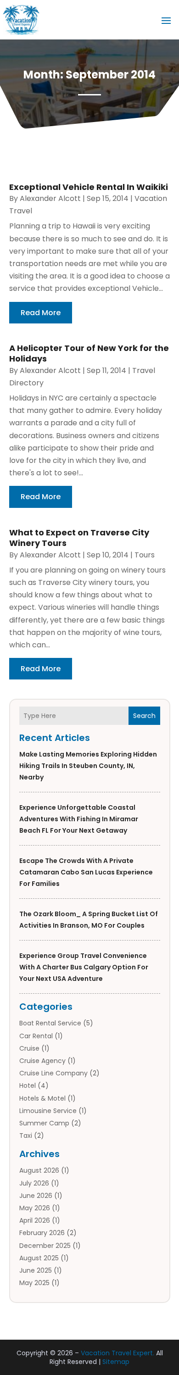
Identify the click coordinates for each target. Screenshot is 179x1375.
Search (144, 715)
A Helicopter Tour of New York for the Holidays (89, 353)
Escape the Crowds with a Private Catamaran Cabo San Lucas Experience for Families (86, 872)
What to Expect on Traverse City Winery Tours (79, 538)
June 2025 (35, 1270)
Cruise (29, 1048)
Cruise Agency (42, 1060)
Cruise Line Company (53, 1073)
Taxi (25, 1135)
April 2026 (34, 1220)
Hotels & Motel (42, 1098)
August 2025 (39, 1258)
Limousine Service (48, 1110)
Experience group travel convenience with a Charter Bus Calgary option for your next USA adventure (83, 967)
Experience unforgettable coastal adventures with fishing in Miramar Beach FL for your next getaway (78, 819)
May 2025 (34, 1282)
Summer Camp (44, 1123)
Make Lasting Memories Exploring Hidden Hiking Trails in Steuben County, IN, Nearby (88, 766)
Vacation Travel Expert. (117, 1353)
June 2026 (35, 1195)
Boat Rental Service (50, 1023)
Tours (144, 555)
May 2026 (34, 1208)
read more (41, 312)
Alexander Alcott (50, 198)
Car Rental (36, 1036)
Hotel (27, 1085)
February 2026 (42, 1232)
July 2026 (34, 1183)
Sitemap (115, 1361)
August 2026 (39, 1170)
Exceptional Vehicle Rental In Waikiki (88, 187)
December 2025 (45, 1245)
